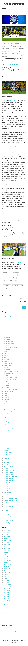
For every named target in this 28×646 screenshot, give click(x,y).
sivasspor (6, 458)
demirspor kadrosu (8, 373)
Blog (20, 45)
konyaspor (6, 434)
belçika (5, 353)
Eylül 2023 (6, 534)
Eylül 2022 (6, 558)
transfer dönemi (8, 492)
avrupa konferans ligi (19, 43)
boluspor (6, 361)
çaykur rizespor (8, 363)
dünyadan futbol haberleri (10, 377)
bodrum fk (6, 359)
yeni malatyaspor (8, 518)
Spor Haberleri (10, 48)
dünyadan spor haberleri (10, 379)
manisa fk (6, 440)
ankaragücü (7, 337)
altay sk (6, 333)
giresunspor (7, 405)
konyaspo (21, 275)
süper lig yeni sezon (14, 51)
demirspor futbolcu (8, 369)
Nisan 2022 (7, 568)
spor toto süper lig (6, 277)
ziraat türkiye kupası (9, 523)
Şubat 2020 (7, 619)
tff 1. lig (6, 484)
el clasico (6, 381)
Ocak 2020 (6, 621)
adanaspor (6, 327)
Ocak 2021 (6, 599)
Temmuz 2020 (7, 609)
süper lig (9, 49)
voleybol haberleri (8, 514)
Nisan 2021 (7, 592)
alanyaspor (6, 329)
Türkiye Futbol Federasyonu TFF (12, 500)
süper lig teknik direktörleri (17, 285)
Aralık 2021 (7, 576)
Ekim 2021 (6, 580)
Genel (3, 46)
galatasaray (7, 397)
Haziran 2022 (7, 564)
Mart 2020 (6, 617)
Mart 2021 (6, 595)
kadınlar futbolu (8, 426)
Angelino (6, 335)
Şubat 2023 (7, 548)
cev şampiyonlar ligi (9, 365)
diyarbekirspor (7, 375)
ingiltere (6, 418)
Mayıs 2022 (7, 566)
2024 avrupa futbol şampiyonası (12, 315)
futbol (23, 45)
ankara (11, 275)
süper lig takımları (6, 285)
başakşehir (6, 351)
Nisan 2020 (7, 615)
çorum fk (6, 367)
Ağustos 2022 (7, 560)
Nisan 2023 (7, 544)
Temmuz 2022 (7, 562)
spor (5, 460)
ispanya (6, 420)
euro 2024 (6, 383)
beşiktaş (6, 355)
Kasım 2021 (7, 578)
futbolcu (6, 395)
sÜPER (13, 277)
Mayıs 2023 (7, 542)
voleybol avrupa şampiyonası (11, 512)
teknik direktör (11, 53)
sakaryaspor (7, 450)
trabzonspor (7, 488)
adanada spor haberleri (15, 272)
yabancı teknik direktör (16, 55)
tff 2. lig (6, 486)
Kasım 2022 (7, 554)
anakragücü (5, 275)
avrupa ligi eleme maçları (13, 45)
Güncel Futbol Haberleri (11, 46)
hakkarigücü (7, 413)
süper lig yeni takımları (17, 288)
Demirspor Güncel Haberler (11, 371)
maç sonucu (7, 438)
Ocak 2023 (6, 550)
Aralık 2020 (7, 601)
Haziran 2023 (7, 540)
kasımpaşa (6, 430)
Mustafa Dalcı (12, 100)
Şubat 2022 (7, 572)
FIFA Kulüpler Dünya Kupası (11, 389)
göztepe (6, 407)
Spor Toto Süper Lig (9, 466)
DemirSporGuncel (13, 64)
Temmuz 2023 (7, 538)
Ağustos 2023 (7, 536)
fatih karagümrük (8, 385)
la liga (5, 436)
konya (15, 275)
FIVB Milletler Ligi (8, 391)
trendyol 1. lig (7, 494)
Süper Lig (18, 262)
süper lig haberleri (16, 49)
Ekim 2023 (6, 532)
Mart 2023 (6, 546)
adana (12, 43)
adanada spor (6, 272)
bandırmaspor (7, 349)
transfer (6, 490)
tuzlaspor (6, 502)
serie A (5, 456)
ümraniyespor (7, 508)
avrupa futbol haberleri (9, 341)
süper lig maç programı (16, 282)
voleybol (6, 510)
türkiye (5, 496)
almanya (6, 331)
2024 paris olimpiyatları (10, 317)
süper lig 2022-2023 (13, 280)
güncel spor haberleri (9, 412)
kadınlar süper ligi (8, 428)
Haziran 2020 (7, 611)
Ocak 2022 (6, 574)
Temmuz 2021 (7, 586)
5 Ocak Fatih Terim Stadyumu (10, 631)
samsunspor (7, 454)
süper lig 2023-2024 (9, 470)
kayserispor (7, 432)
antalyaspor (7, 339)
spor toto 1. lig (17, 48)
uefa (5, 504)
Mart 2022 (6, 570)
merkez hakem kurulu (9, 442)
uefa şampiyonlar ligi (9, 506)
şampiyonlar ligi (8, 452)
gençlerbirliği (7, 401)
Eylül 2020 (6, 605)
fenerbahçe (7, 387)
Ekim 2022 (6, 556)
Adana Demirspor (14, 3)
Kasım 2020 (7, 603)
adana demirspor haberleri (10, 323)
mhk (5, 444)
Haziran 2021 (7, 588)
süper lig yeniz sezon (9, 480)
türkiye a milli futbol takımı (10, 498)
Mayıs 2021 (7, 590)
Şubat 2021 (7, 596)
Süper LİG (19, 277)
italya (5, 424)
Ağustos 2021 (7, 584)
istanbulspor (7, 422)
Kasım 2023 (7, 530)
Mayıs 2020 (7, 613)
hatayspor (6, 416)
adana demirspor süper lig (10, 325)
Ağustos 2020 (7, 607)
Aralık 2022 (7, 552)
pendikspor (6, 446)
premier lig (6, 448)
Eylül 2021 (6, 582)
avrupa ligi (4, 45)
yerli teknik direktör (9, 520)
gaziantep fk (7, 399)
